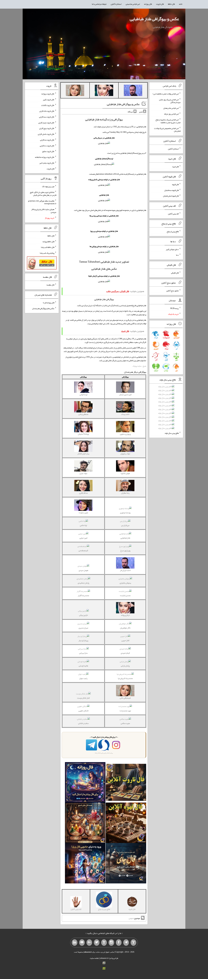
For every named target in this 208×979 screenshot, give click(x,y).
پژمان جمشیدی (83, 583)
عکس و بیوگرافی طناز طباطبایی (154, 19)
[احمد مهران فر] (133, 91)
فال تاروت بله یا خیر (46, 163)
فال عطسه (50, 285)
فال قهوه (175, 184)
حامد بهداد (125, 414)
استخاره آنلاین (116, 4)
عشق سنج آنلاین (172, 290)
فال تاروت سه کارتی (46, 117)
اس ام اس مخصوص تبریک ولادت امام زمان (167, 129)
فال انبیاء (175, 167)
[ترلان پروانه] (104, 91)
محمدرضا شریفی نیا (125, 678)
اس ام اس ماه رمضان (171, 108)
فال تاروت (160, 4)
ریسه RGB (174, 308)
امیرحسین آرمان (125, 394)
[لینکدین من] (74, 942)
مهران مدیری (83, 628)
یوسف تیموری (125, 513)
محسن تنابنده (125, 595)
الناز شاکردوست (83, 698)
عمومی (131, 918)
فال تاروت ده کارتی (47, 145)
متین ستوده (83, 513)
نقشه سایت (94, 958)
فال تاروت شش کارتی (46, 134)
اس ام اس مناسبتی (133, 4)
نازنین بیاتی (83, 615)
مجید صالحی (125, 723)
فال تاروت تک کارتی (46, 111)
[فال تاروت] (126, 783)
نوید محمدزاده (125, 711)
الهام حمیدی (125, 653)
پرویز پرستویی (125, 434)
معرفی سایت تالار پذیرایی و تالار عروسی (43, 210)
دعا (177, 255)
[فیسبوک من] (119, 942)
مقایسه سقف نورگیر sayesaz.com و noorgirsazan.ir (42, 202)
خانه (180, 4)
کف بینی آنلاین (173, 214)
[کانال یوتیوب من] (82, 942)
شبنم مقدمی (83, 550)
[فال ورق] (85, 864)
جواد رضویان (125, 454)
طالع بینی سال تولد (172, 433)
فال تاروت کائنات (47, 105)
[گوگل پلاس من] (89, 942)
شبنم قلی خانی (125, 698)
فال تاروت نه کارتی (47, 140)
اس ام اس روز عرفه (171, 114)
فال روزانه (148, 4)
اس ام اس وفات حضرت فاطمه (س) (166, 94)
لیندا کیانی (83, 394)
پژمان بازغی (125, 666)
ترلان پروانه (125, 615)
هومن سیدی (83, 570)
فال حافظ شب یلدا (47, 247)
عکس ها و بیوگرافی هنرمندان (43, 308)
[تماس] (104, 942)
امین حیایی (83, 538)
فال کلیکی (175, 273)
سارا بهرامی (83, 653)
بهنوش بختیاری (125, 583)
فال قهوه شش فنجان (171, 196)
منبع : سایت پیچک (139, 366)
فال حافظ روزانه (48, 241)
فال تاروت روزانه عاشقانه (44, 157)
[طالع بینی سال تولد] (166, 408)
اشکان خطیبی (83, 711)
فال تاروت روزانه (47, 94)
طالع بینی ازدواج (173, 231)
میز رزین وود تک (48, 186)
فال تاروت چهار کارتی (46, 122)
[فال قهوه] (126, 823)
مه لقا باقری (83, 493)
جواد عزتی (83, 473)
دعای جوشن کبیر (172, 249)
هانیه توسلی (83, 666)
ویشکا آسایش (83, 434)
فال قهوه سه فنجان (171, 190)
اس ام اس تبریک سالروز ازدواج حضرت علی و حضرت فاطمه (168, 121)
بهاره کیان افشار (83, 454)
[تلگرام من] (126, 942)
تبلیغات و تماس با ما (99, 4)
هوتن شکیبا (125, 473)
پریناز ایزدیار (83, 640)
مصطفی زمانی (83, 414)
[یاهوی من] (133, 942)
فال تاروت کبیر (48, 99)
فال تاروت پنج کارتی (46, 128)
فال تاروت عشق (48, 151)
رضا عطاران (125, 493)
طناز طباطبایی (125, 538)
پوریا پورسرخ (125, 550)
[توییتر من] (96, 942)
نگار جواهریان (125, 628)
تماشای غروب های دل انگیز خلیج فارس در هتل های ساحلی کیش (43, 193)
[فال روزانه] (85, 783)
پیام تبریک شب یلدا (47, 253)
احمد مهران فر (125, 570)
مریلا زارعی (125, 525)
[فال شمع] (85, 823)
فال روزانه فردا (48, 303)
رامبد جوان (83, 678)
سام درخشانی (83, 723)
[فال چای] (126, 864)
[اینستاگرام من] (111, 942)
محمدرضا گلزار (83, 595)
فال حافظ (171, 4)
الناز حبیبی (125, 640)
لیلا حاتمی (83, 525)
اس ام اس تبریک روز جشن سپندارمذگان (170, 100)
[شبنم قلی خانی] (75, 91)
